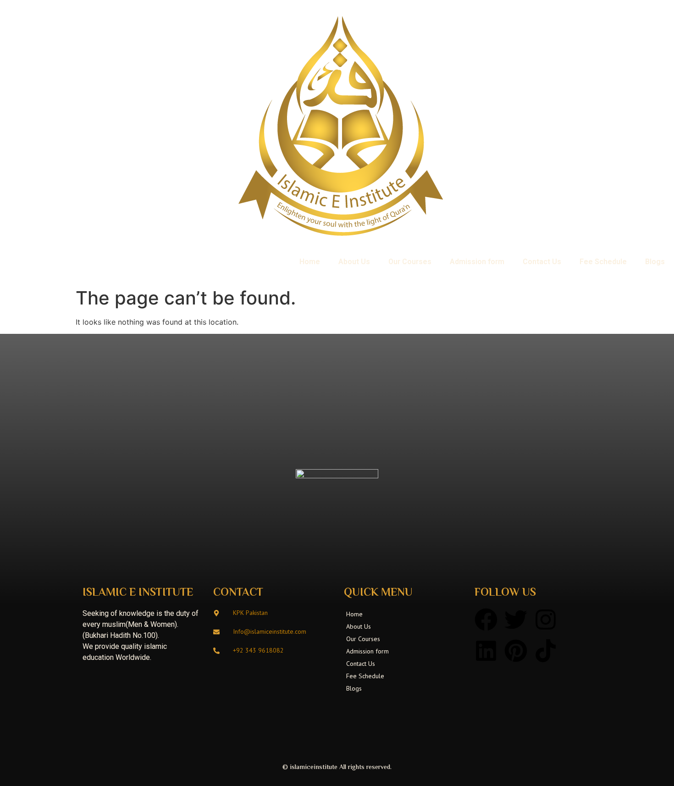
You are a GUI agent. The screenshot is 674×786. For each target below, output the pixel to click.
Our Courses (409, 261)
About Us (354, 261)
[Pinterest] (515, 650)
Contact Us (542, 261)
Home (309, 261)
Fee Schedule (603, 261)
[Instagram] (545, 619)
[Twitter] (515, 619)
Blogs (655, 261)
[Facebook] (486, 619)
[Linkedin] (486, 650)
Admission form (477, 261)
